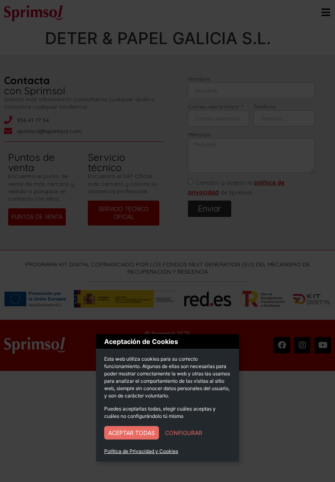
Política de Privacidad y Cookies (141, 451)
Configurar (183, 432)
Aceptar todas (131, 432)
